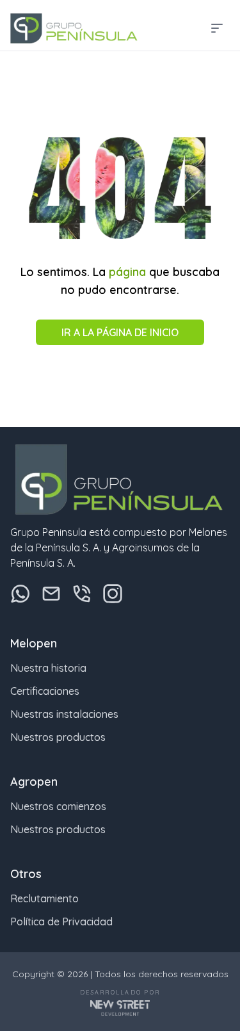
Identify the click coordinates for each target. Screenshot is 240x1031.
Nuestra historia (48, 668)
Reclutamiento (44, 898)
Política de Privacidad (61, 921)
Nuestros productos (58, 737)
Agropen (34, 781)
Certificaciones (44, 691)
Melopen (33, 643)
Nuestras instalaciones (64, 714)
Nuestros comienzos (58, 806)
